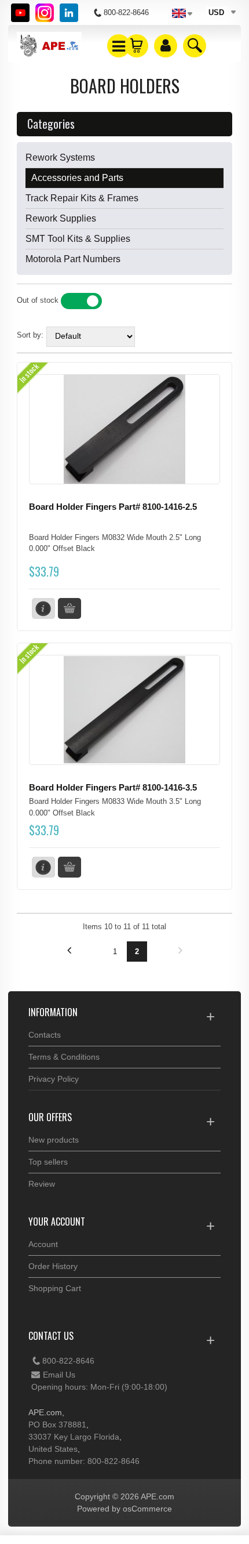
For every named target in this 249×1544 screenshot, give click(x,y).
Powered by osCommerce (124, 1508)
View (43, 608)
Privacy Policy (53, 1078)
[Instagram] (44, 12)
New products (53, 1139)
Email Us (59, 1374)
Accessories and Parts (77, 178)
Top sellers (48, 1161)
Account (43, 1244)
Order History (53, 1266)
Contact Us (51, 1336)
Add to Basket (69, 608)
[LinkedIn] (69, 12)
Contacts (44, 1034)
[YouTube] (20, 12)
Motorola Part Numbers (72, 259)
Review (41, 1183)
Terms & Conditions (64, 1056)
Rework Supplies (60, 218)
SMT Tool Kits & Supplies (77, 239)
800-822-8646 (68, 1360)
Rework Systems (60, 157)
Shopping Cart (54, 1288)
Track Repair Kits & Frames (81, 198)
